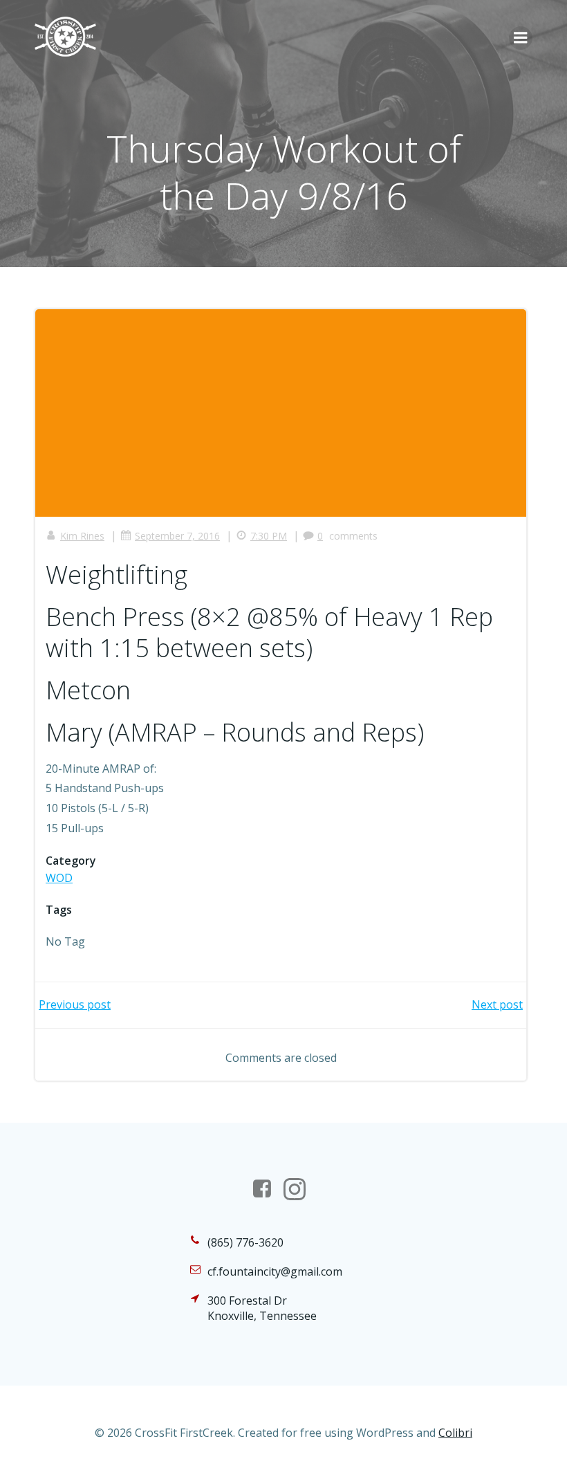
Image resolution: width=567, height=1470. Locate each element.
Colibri (455, 1432)
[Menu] (520, 38)
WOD (59, 877)
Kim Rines (82, 535)
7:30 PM (268, 535)
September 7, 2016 (177, 535)
